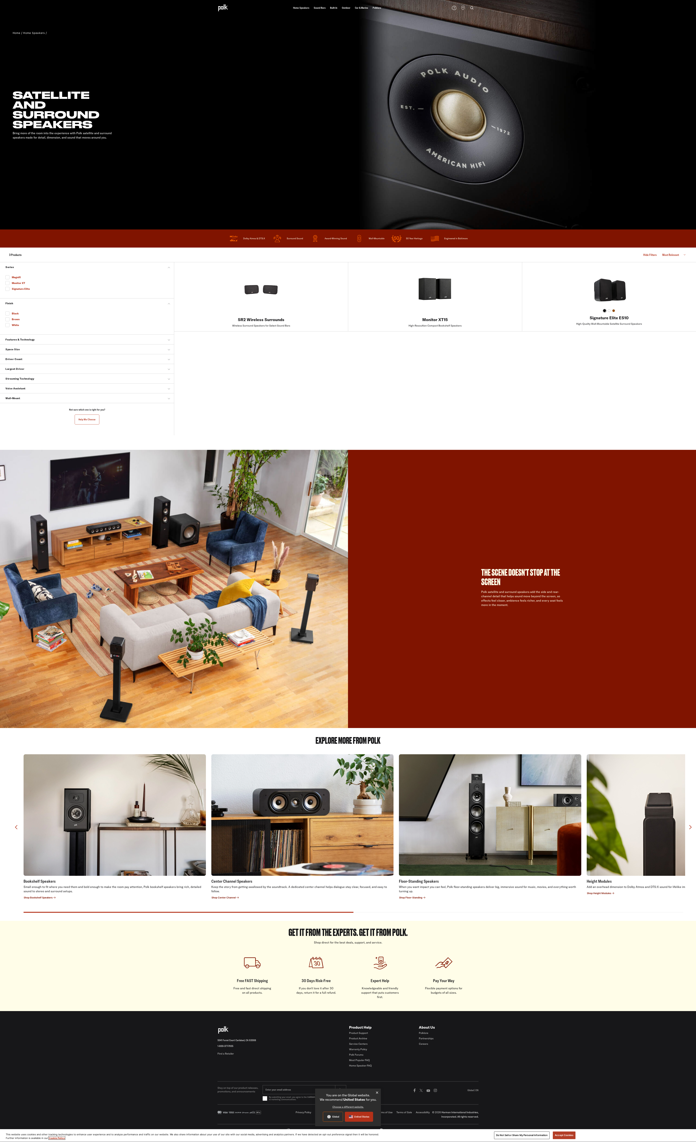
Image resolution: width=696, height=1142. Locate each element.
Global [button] (472, 1090)
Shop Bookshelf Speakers (38, 897)
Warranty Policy (358, 1049)
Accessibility (423, 1112)
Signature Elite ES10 (609, 317)
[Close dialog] (377, 1093)
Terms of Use (385, 1112)
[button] (301, 7)
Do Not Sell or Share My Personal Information (522, 1135)
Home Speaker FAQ (360, 1065)
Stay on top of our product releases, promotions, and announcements (238, 1089)
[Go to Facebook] (414, 1090)
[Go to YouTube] (428, 1090)
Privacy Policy (303, 1112)
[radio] (604, 310)
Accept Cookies (564, 1135)
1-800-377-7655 (225, 1046)
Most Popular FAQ (359, 1060)
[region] (348, 1135)
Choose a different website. (348, 1106)
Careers (423, 1043)
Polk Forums (356, 1054)
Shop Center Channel (224, 897)
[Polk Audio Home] (223, 8)
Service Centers (358, 1043)
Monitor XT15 (435, 319)
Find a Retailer (226, 1053)
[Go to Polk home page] (260, 1030)
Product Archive (358, 1038)
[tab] (188, 912)
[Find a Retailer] (463, 8)
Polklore (423, 1033)
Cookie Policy (57, 1138)
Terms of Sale (404, 1112)
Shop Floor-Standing (410, 897)
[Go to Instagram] (435, 1090)
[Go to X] (421, 1090)
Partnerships (426, 1038)
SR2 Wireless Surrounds (261, 319)
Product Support (358, 1033)
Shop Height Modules (599, 893)
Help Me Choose (87, 419)
